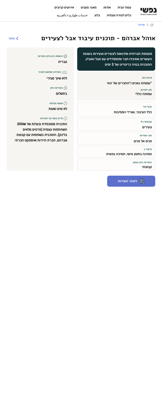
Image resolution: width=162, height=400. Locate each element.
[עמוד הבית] (151, 24)
